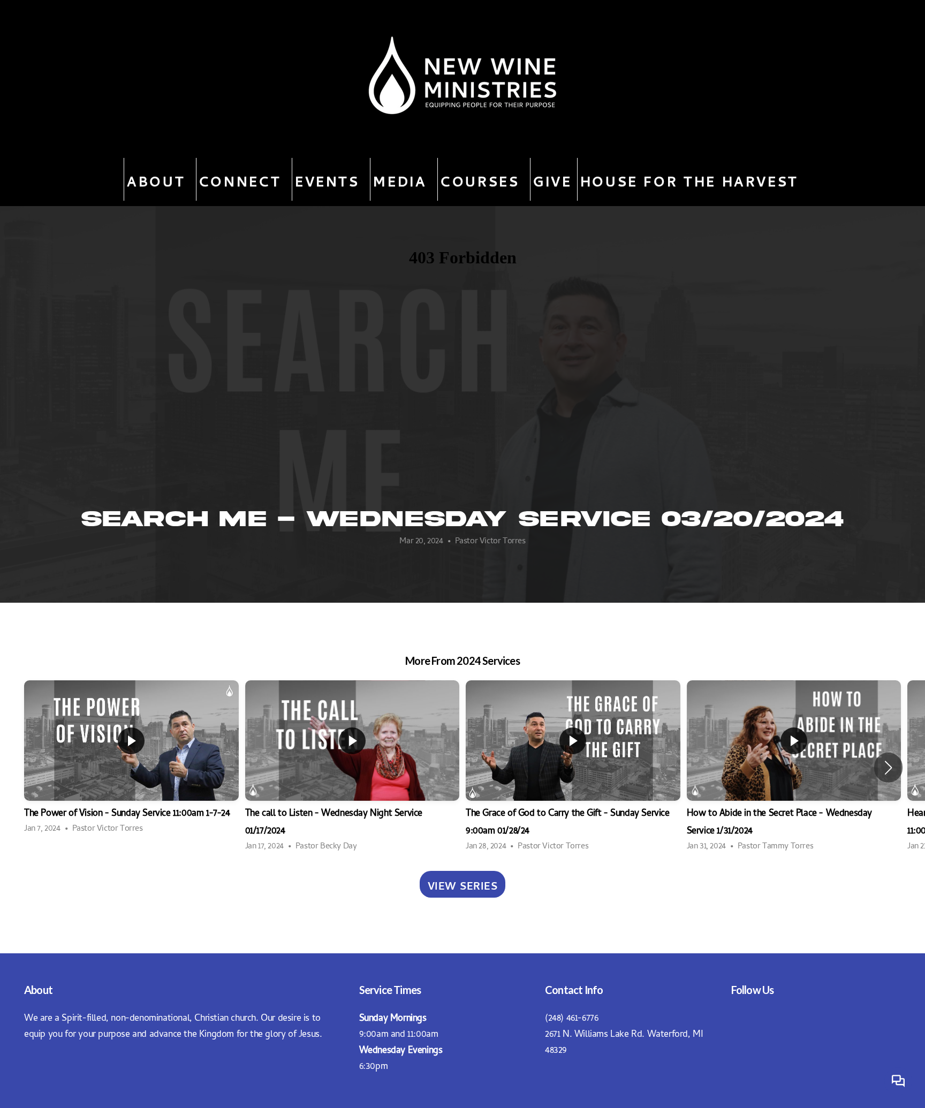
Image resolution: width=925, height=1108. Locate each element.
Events (330, 179)
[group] (131, 758)
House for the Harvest (689, 179)
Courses (483, 179)
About (159, 179)
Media (403, 179)
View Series (463, 884)
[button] (888, 767)
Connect (243, 179)
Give (552, 179)
